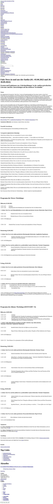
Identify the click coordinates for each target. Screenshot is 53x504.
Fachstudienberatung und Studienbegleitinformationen (12, 33)
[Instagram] (7, 502)
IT (3, 487)
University (3, 67)
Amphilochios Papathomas (15, 119)
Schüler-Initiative (4, 39)
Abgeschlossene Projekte (6, 49)
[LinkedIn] (9, 502)
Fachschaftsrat (6, 457)
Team (2, 15)
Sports (4, 488)
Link (22, 440)
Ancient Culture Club (5, 29)
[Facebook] (1, 502)
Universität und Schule (5, 37)
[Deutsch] (3, 60)
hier (9, 427)
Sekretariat (3, 19)
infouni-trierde (3, 479)
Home (2, 4)
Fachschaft (3, 35)
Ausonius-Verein (6, 459)
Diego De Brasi (4, 119)
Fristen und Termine (7, 456)
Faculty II (2, 69)
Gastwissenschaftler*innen (6, 56)
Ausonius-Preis (4, 45)
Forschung (3, 41)
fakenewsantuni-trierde (44, 438)
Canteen (4, 486)
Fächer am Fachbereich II (6, 70)
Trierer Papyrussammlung (19, 292)
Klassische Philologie (5, 71)
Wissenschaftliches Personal (6, 21)
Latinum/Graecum (4, 58)
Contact (2, 480)
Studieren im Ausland (5, 36)
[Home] (2, 2)
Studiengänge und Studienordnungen (8, 32)
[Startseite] (7, 1)
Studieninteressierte (4, 31)
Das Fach (2, 5)
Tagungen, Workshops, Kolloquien (8, 51)
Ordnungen (5, 455)
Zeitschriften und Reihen (6, 55)
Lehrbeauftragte (4, 22)
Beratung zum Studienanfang (9, 454)
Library (4, 484)
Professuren (3, 10)
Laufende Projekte (4, 48)
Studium (2, 24)
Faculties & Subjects (7, 483)
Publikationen (3, 53)
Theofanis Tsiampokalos (30, 119)
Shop (4, 489)
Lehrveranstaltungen (5, 30)
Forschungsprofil (4, 11)
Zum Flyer (3, 471)
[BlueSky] (3, 502)
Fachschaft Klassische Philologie (7, 12)
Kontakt (2, 14)
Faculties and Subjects (5, 68)
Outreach (2, 46)
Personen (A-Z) (4, 23)
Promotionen (3, 50)
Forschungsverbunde (5, 57)
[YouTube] (5, 502)
